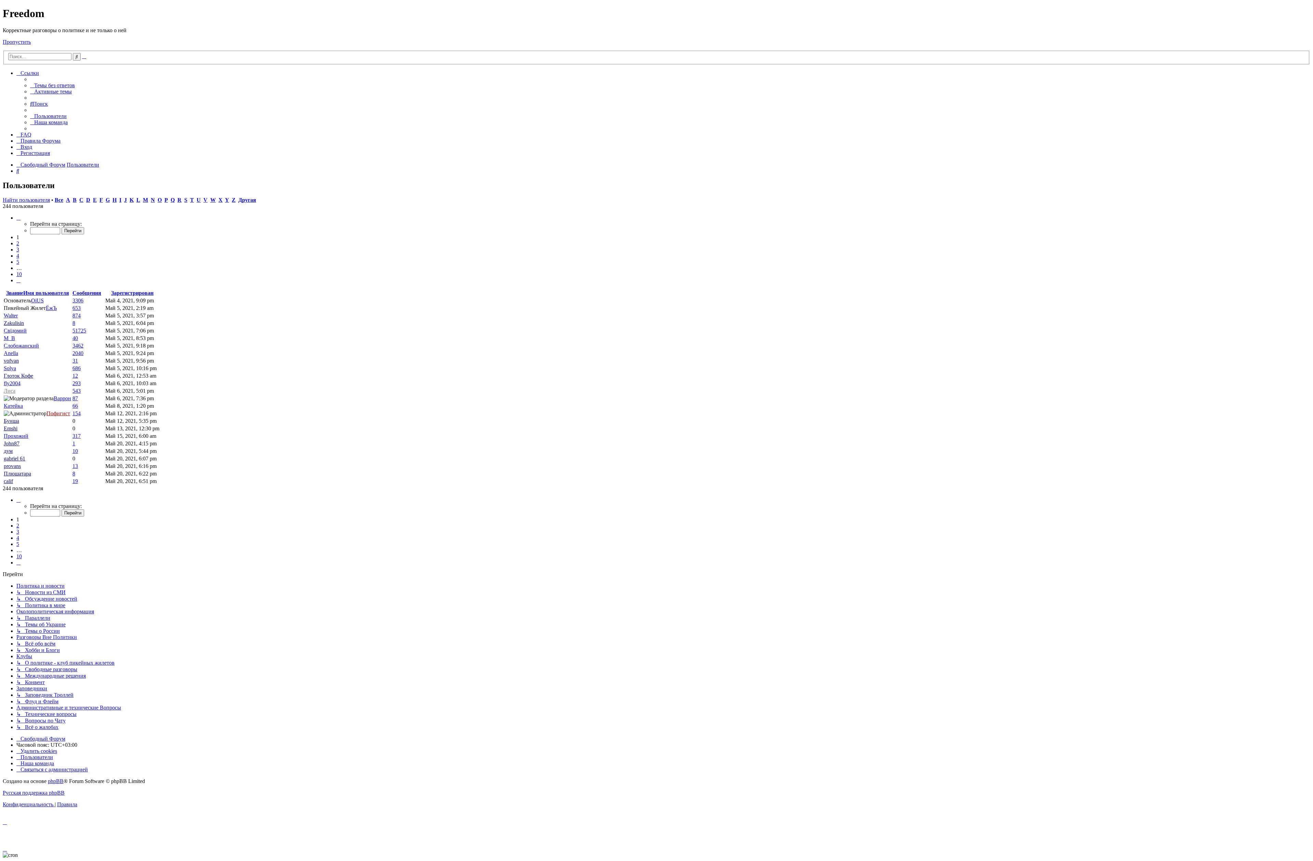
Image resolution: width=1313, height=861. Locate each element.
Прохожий (16, 436)
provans (12, 466)
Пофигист (58, 413)
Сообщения (86, 293)
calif (8, 481)
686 (76, 368)
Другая (247, 200)
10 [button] (19, 274)
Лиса (9, 391)
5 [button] (17, 262)
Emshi (10, 428)
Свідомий (15, 331)
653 (76, 308)
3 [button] (17, 249)
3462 (77, 346)
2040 (77, 353)
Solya (10, 368)
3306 (77, 300)
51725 (79, 331)
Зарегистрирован (132, 293)
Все (59, 200)
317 (76, 436)
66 (75, 406)
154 (76, 413)
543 (76, 391)
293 (76, 383)
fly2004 (12, 383)
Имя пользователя (46, 293)
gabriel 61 (14, 458)
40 (75, 338)
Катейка (13, 406)
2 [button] (17, 243)
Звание (14, 293)
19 (75, 481)
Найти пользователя (26, 200)
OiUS (37, 300)
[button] (18, 218)
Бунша (11, 421)
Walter (11, 315)
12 (75, 376)
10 (75, 451)
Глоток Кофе (18, 376)
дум (8, 451)
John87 (11, 443)
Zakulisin (14, 323)
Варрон (62, 398)
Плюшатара (17, 474)
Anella (11, 353)
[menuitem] (52, 85)
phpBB (56, 781)
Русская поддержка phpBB (34, 793)
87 (75, 398)
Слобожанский (21, 346)
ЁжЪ (51, 308)
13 (75, 466)
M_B (9, 338)
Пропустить (17, 42)
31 (75, 361)
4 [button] (17, 256)
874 (76, 315)
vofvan (11, 361)
